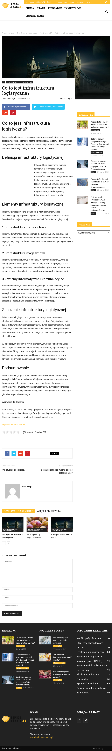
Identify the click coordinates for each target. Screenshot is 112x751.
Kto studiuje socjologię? (13, 470)
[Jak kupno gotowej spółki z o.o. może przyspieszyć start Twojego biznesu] (82, 164)
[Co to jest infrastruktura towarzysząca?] (12, 524)
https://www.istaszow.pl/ (13, 424)
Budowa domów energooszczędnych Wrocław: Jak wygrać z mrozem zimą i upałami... (100, 144)
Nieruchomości (97, 152)
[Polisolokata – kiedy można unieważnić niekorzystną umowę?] (82, 125)
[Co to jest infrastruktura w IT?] (62, 524)
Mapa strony (98, 748)
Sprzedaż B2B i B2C (88, 683)
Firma (30, 8)
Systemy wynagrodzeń (90, 651)
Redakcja (11, 99)
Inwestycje (72, 8)
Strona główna (61, 2)
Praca (41, 8)
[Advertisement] (56, 26)
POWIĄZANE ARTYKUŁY (18, 511)
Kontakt (89, 2)
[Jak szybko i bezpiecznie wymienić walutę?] (45, 657)
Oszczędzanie (35, 15)
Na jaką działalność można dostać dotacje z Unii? (56, 471)
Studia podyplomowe (89, 638)
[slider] (11, 432)
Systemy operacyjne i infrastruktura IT (19, 82)
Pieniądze (55, 8)
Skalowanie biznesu (88, 674)
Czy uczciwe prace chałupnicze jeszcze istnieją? (61, 674)
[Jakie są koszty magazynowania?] (37, 524)
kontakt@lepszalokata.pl (41, 737)
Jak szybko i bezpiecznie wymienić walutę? (62, 657)
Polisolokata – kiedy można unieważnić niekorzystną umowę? (100, 124)
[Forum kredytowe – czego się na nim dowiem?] (45, 640)
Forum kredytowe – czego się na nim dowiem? (61, 640)
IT (3, 82)
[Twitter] (105, 2)
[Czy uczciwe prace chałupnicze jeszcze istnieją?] (45, 674)
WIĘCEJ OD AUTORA (49, 511)
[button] (106, 11)
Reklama (80, 2)
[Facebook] (101, 2)
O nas (71, 2)
